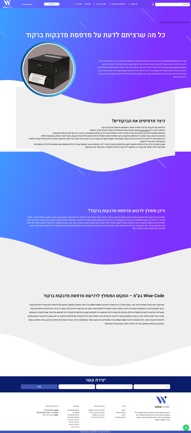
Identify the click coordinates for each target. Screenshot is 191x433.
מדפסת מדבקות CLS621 (96, 410)
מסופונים (76, 412)
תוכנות (87, 4)
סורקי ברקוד (75, 427)
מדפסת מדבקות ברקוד (171, 67)
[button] (186, 428)
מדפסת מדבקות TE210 (96, 412)
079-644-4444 (27, 4)
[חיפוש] (153, 4)
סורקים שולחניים (73, 417)
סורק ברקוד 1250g (98, 415)
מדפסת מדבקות (118, 4)
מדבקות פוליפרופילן (97, 417)
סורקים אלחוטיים (73, 415)
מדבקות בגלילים (74, 422)
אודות (79, 4)
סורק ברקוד (101, 4)
